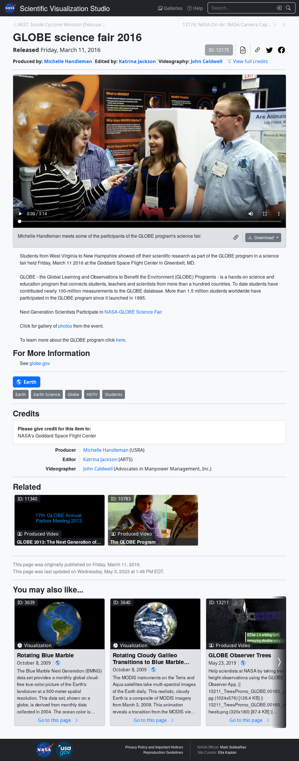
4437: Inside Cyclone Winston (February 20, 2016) (62, 24)
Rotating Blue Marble (45, 654)
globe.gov (39, 363)
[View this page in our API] (243, 50)
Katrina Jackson (137, 61)
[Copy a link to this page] (257, 50)
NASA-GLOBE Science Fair (133, 311)
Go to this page (55, 720)
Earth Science (47, 394)
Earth (29, 382)
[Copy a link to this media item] (235, 237)
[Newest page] (283, 24)
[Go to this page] (60, 520)
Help (197, 8)
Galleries (172, 8)
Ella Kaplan (227, 752)
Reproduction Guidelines (163, 752)
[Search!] (288, 7)
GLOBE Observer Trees (239, 654)
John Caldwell (206, 61)
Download (264, 237)
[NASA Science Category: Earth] (57, 662)
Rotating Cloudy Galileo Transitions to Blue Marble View (148, 658)
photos (65, 325)
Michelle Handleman (68, 61)
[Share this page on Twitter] (269, 50)
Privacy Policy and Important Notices (154, 747)
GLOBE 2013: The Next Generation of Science (57, 541)
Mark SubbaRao (233, 747)
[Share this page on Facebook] (281, 50)
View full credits (250, 61)
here (120, 339)
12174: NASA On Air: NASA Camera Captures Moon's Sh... (227, 24)
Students (113, 394)
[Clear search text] (278, 7)
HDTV (92, 394)
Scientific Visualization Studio (65, 8)
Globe (73, 394)
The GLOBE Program (133, 541)
